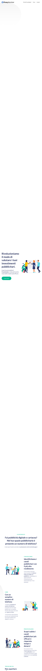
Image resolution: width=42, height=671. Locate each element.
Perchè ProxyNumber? (27, 2)
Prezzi (34, 2)
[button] (6, 278)
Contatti (38, 2)
